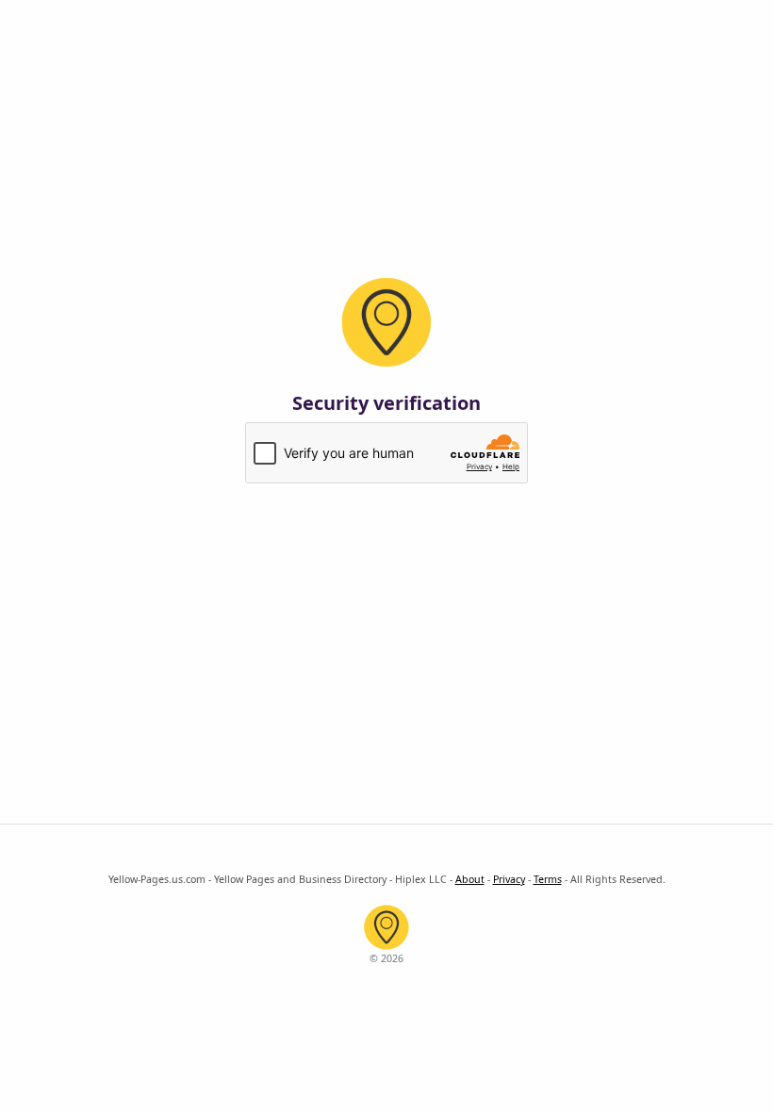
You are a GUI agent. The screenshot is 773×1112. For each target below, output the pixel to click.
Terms (548, 879)
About (470, 879)
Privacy (509, 879)
